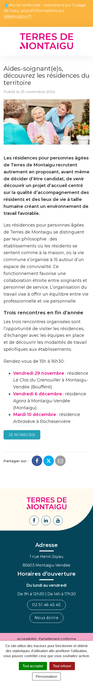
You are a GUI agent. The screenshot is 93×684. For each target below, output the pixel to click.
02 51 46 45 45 (46, 604)
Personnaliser (46, 676)
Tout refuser (62, 666)
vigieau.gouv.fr (18, 16)
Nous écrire (47, 617)
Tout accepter (32, 666)
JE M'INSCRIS (22, 435)
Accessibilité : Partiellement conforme (46, 639)
